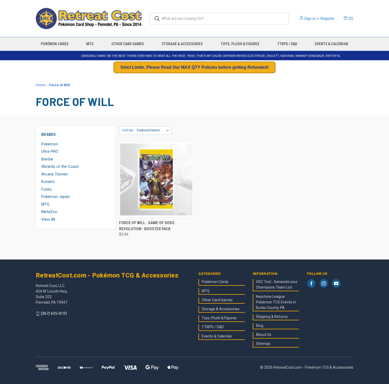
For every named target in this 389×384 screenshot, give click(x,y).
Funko (46, 189)
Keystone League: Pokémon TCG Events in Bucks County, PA (276, 302)
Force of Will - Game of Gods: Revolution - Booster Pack (147, 225)
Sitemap (263, 343)
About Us (263, 334)
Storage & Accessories (182, 44)
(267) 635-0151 (54, 313)
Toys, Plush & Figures (240, 44)
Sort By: (128, 130)
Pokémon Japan (55, 196)
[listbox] (154, 130)
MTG (89, 44)
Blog (259, 325)
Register (327, 18)
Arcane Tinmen (54, 174)
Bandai (47, 159)
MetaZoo (49, 211)
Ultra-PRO (49, 151)
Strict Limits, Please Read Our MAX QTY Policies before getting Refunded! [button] (194, 67)
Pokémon (49, 144)
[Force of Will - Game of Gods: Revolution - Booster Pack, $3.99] (156, 179)
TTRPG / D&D (287, 44)
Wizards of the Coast (60, 166)
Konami (48, 181)
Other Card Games (127, 44)
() (350, 18)
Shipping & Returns (272, 316)
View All (48, 219)
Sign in (309, 18)
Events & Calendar (331, 44)
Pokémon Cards (55, 44)
